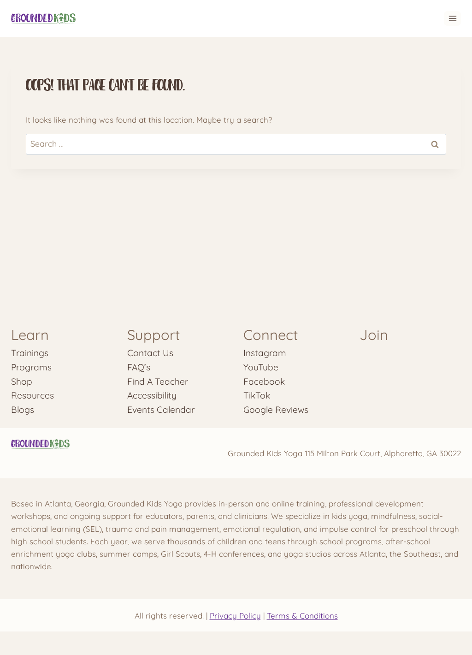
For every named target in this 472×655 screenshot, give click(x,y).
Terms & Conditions (302, 615)
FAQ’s (138, 367)
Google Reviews (275, 409)
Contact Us (150, 352)
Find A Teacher (157, 381)
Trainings (29, 352)
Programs (31, 367)
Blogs (22, 409)
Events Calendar (161, 409)
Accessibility (152, 395)
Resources (32, 395)
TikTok (256, 395)
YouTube (260, 367)
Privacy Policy (235, 615)
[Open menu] (452, 18)
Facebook (264, 381)
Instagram (264, 352)
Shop (21, 381)
